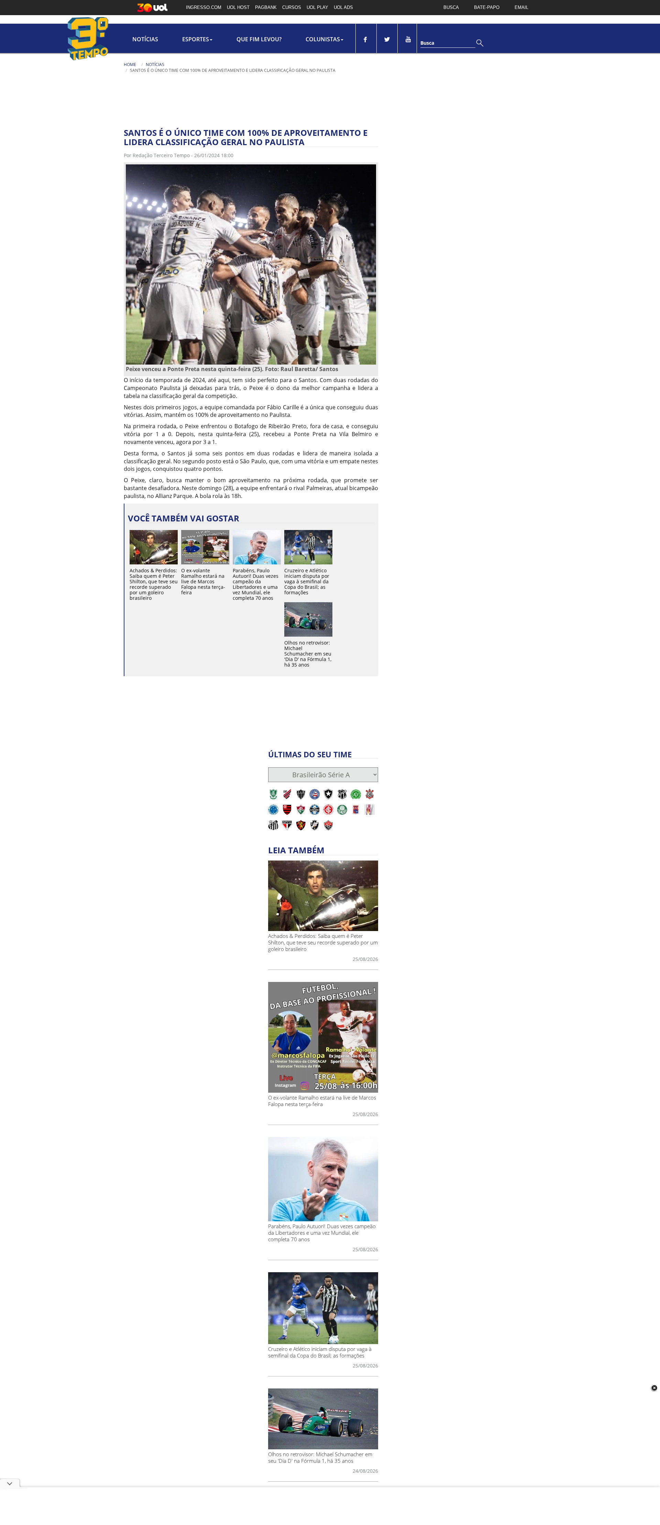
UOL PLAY (317, 7)
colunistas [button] (323, 39)
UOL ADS (343, 7)
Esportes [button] (195, 39)
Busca (427, 43)
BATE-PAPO (486, 7)
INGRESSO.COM (203, 7)
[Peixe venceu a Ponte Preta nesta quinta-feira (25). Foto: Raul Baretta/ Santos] (251, 264)
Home (130, 64)
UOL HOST (238, 7)
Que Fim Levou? (259, 39)
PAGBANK (266, 7)
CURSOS (291, 7)
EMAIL (521, 7)
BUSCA (451, 7)
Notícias (145, 39)
